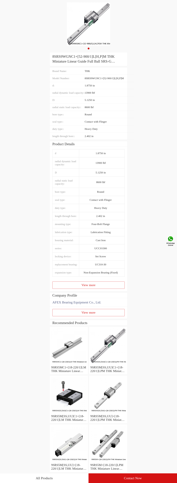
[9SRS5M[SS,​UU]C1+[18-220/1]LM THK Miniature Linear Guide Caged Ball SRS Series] (69, 412)
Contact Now (133, 478)
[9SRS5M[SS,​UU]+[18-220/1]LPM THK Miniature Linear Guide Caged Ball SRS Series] (108, 412)
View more (88, 285)
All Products (44, 478)
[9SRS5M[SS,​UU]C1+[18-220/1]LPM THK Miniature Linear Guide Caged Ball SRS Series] (108, 364)
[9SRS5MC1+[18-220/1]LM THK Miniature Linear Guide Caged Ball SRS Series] (69, 364)
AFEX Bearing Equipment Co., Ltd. (76, 302)
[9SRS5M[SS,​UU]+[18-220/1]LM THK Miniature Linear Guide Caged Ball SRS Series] (69, 461)
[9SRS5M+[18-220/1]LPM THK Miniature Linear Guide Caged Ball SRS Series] (108, 461)
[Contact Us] (170, 241)
